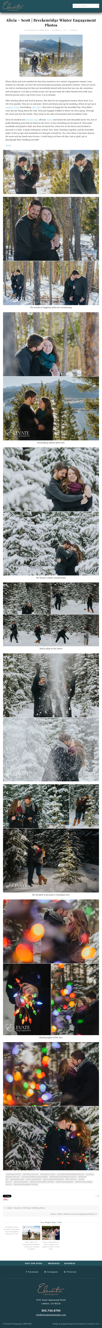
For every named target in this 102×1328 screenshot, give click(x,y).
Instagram (52, 1272)
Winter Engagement (64, 1182)
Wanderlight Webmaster (38, 30)
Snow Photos (71, 1179)
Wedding (73, 30)
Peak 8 (50, 120)
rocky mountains (33, 1179)
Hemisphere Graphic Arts (87, 1324)
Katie (8, 145)
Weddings (54, 1263)
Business (69, 1263)
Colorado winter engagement (35, 1177)
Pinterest (71, 1272)
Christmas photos (30, 1174)
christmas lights (13, 1174)
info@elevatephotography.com (51, 1315)
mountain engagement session (63, 1177)
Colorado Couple (47, 1174)
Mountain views (17, 1179)
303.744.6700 (51, 1310)
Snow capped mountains (53, 1179)
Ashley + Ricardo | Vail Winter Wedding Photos (26, 1208)
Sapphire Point (12, 107)
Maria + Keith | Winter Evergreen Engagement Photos (73, 1214)
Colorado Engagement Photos (70, 1174)
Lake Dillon (36, 107)
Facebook (32, 1272)
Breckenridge (32, 120)
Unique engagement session (42, 1182)
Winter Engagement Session (26, 1184)
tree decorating (21, 1182)
